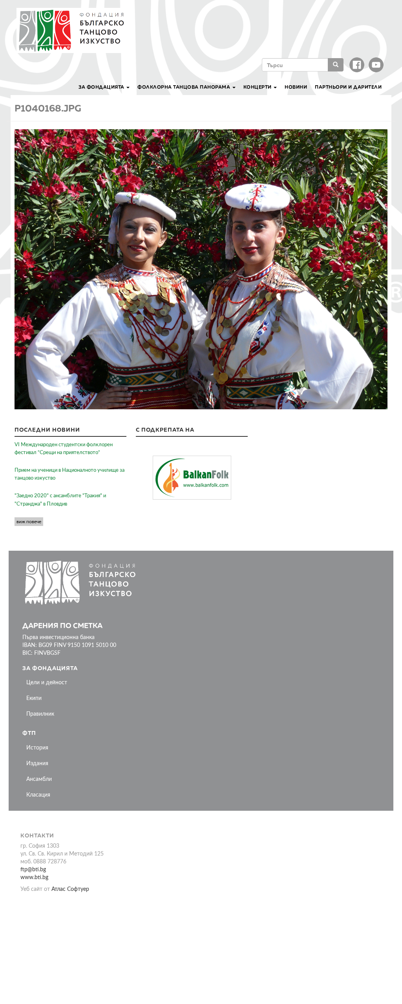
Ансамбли (39, 779)
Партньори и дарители (348, 87)
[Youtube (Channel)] (376, 65)
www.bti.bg (34, 877)
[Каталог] (75, 30)
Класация (38, 795)
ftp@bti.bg (33, 869)
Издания (37, 763)
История (37, 748)
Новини (296, 87)
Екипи (34, 698)
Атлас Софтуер (70, 889)
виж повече (28, 521)
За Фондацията (102, 87)
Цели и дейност (46, 682)
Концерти (258, 87)
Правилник (40, 714)
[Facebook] (357, 65)
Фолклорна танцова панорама (184, 87)
